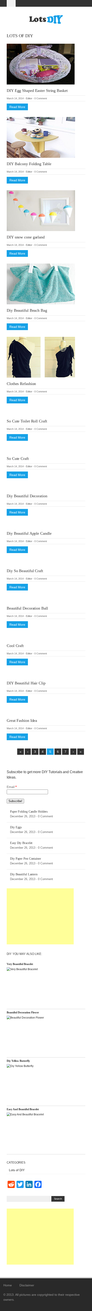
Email (12, 787)
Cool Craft (15, 645)
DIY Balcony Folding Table (29, 164)
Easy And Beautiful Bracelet (23, 1109)
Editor (29, 98)
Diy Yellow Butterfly (18, 1060)
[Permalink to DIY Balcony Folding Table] (41, 137)
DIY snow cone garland (26, 237)
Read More (17, 107)
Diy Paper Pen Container (25, 858)
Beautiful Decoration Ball (27, 608)
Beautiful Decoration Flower (23, 1012)
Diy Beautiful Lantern (24, 874)
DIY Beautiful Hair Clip (26, 683)
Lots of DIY (17, 1170)
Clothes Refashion (21, 383)
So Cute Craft (18, 458)
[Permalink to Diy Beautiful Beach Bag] (41, 284)
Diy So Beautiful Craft (25, 571)
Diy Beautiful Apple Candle (29, 533)
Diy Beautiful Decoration (27, 496)
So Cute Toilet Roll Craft (27, 421)
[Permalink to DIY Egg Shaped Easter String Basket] (41, 64)
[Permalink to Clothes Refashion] (41, 357)
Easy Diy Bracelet (21, 843)
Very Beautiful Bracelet (20, 964)
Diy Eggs (16, 827)
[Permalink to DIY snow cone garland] (41, 210)
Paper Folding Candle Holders (29, 811)
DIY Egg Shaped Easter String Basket (37, 90)
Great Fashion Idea (22, 720)
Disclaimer (26, 1285)
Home (7, 1285)
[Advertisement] (40, 916)
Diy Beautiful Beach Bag (27, 310)
